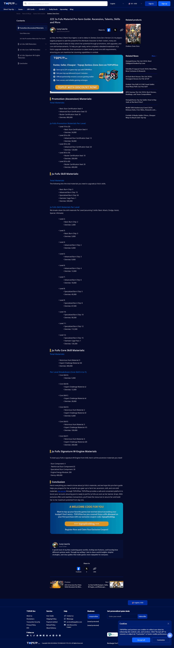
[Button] (108, 30)
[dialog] (145, 633)
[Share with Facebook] (108, 30)
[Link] (28, 635)
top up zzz (62, 491)
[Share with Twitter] (115, 30)
